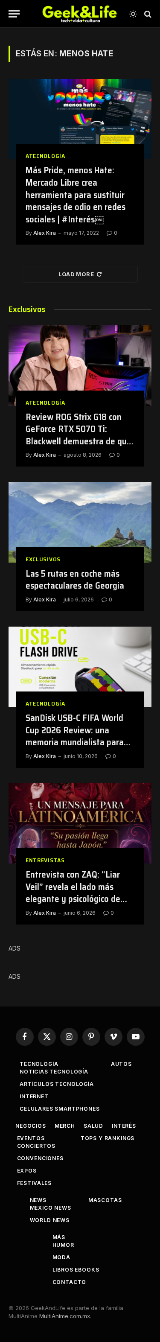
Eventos (31, 1138)
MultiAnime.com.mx (64, 1316)
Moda (61, 1257)
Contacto (69, 1282)
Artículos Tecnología (57, 1084)
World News (50, 1220)
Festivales (34, 1183)
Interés (124, 1126)
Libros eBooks (75, 1269)
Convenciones (40, 1158)
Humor (63, 1245)
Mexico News (50, 1208)
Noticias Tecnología (54, 1071)
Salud (93, 1126)
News (38, 1200)
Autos (121, 1064)
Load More (76, 274)
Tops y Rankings (108, 1138)
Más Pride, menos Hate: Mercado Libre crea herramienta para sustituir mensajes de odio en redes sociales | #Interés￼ (75, 194)
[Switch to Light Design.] (133, 14)
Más (59, 1237)
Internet (34, 1096)
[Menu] (14, 13)
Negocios (30, 1126)
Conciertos (36, 1146)
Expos (27, 1170)
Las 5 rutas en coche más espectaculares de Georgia (75, 579)
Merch (65, 1126)
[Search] (147, 13)
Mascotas (105, 1200)
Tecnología (39, 1064)
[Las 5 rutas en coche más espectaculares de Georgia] (80, 522)
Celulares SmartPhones (60, 1109)
